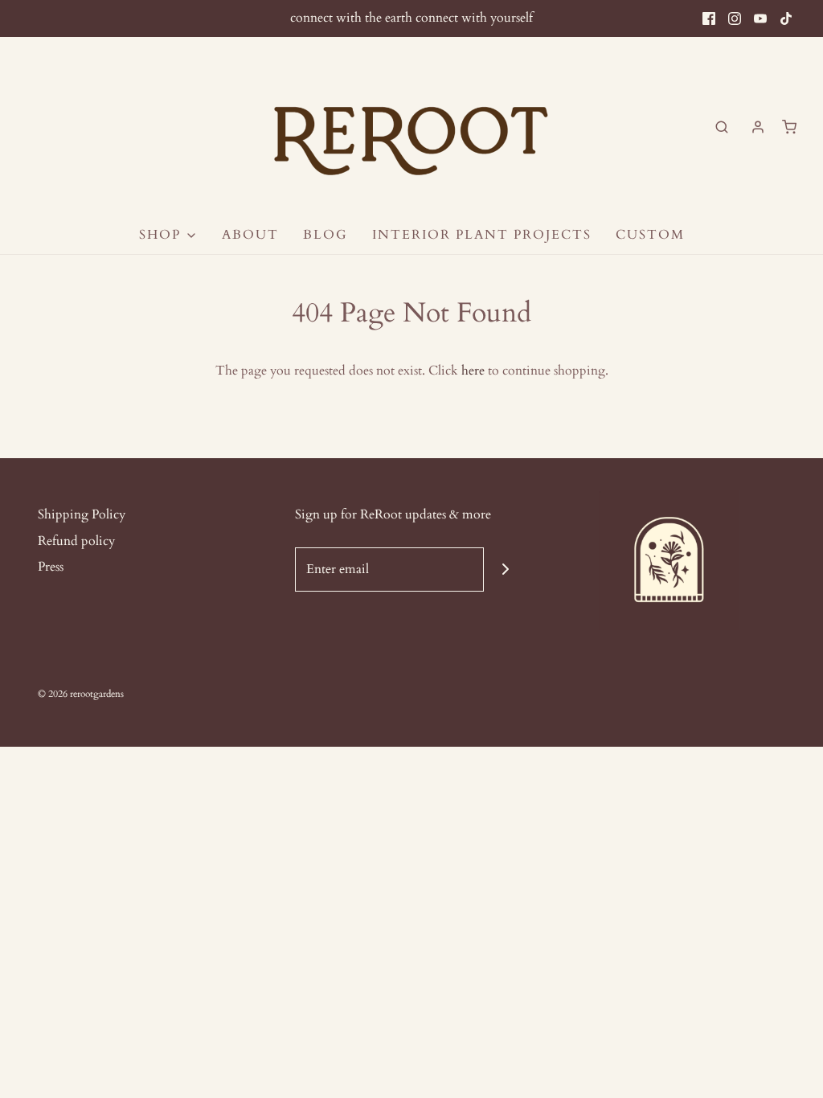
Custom (650, 235)
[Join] (506, 569)
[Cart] (789, 127)
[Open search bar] (721, 126)
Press (50, 567)
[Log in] (758, 127)
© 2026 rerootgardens (81, 693)
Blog (325, 235)
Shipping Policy (81, 514)
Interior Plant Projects (482, 235)
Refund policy (76, 541)
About (250, 235)
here (473, 370)
